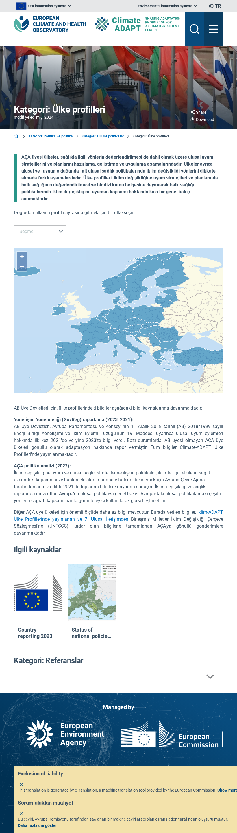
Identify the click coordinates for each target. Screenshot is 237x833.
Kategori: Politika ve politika (50, 136)
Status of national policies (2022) (91, 633)
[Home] (17, 137)
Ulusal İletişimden (110, 519)
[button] (118, 677)
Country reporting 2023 (35, 633)
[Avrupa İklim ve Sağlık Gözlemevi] (50, 24)
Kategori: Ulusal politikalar (103, 136)
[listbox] (43, 6)
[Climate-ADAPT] (137, 24)
